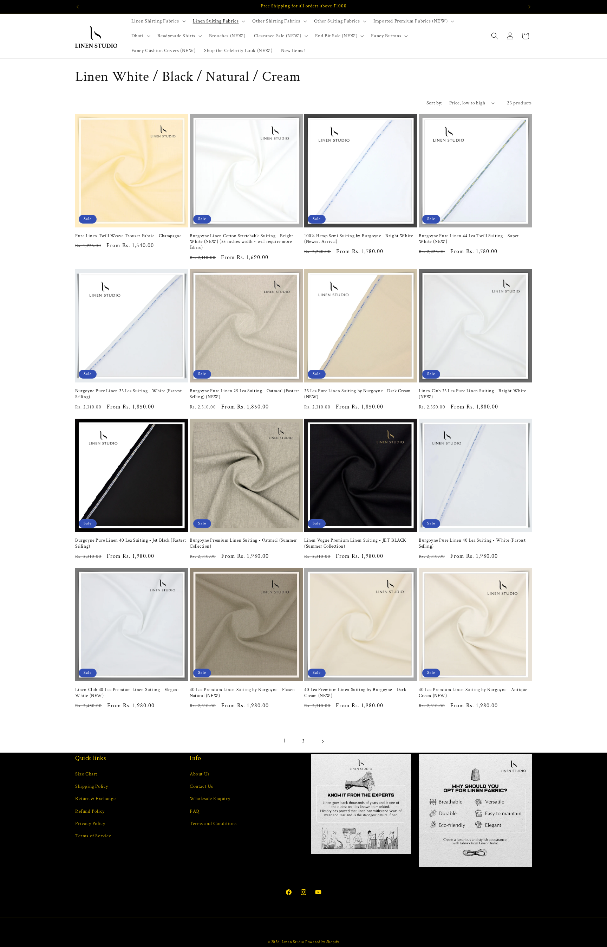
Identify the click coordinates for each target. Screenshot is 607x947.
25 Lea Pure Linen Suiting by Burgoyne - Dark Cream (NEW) (357, 394)
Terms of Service (93, 836)
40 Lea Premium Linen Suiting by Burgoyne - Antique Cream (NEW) (473, 693)
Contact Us (201, 786)
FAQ (195, 811)
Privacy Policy (90, 823)
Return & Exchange (95, 798)
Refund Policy (90, 811)
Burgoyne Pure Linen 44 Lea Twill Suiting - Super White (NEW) (469, 239)
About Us (200, 774)
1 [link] (284, 741)
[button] (158, 21)
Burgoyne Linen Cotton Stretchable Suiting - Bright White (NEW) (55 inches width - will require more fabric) (241, 242)
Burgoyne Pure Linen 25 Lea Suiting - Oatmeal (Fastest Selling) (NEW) (244, 394)
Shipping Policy (91, 786)
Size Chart (86, 774)
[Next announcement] (529, 6)
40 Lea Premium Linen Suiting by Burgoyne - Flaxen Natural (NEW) (242, 693)
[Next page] (322, 741)
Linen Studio (293, 942)
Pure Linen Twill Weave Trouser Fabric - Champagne (128, 236)
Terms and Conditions (213, 823)
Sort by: (434, 103)
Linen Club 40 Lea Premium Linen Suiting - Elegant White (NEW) (127, 693)
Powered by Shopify (322, 942)
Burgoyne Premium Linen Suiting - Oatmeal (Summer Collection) (243, 543)
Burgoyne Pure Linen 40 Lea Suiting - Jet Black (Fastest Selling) (130, 543)
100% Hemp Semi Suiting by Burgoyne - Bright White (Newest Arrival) (358, 239)
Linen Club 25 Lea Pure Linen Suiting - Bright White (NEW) (472, 394)
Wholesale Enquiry (210, 798)
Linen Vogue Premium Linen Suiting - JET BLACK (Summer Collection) (355, 543)
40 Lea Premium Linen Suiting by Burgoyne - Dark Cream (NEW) (355, 693)
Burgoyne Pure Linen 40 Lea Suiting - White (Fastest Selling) (472, 543)
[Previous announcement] (77, 6)
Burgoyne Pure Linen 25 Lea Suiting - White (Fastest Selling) (128, 394)
